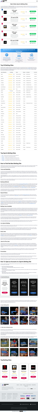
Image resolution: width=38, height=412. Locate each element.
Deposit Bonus (5, 280)
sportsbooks (2, 235)
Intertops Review (33, 371)
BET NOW (33, 11)
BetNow (2, 202)
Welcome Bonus (5, 281)
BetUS (2, 155)
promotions (29, 68)
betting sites (5, 59)
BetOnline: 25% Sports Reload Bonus (33, 282)
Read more (24, 411)
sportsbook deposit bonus (26, 194)
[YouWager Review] (5, 43)
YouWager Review (33, 43)
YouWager (3, 160)
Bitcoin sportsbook (24, 187)
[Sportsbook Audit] (4, 1)
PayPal (23, 186)
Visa (14, 186)
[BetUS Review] (5, 13)
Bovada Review (33, 20)
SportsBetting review (32, 203)
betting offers (16, 195)
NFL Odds (16, 245)
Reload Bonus (33, 280)
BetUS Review (33, 13)
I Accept (21, 411)
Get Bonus (4, 292)
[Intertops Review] (33, 369)
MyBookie (20, 215)
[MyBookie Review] (14, 369)
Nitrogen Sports (33, 187)
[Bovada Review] (5, 20)
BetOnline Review (33, 35)
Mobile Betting (3, 398)
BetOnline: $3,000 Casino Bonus (14, 282)
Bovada (3, 156)
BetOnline (20, 201)
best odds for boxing (30, 215)
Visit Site (33, 376)
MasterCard (16, 186)
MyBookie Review (33, 27)
